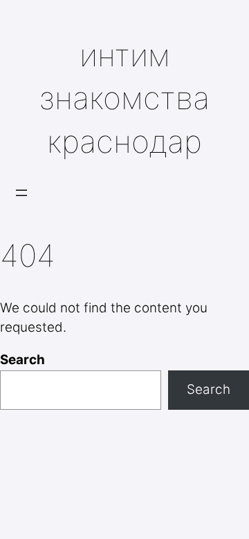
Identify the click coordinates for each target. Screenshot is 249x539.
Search (22, 360)
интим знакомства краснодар (124, 98)
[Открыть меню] (21, 193)
